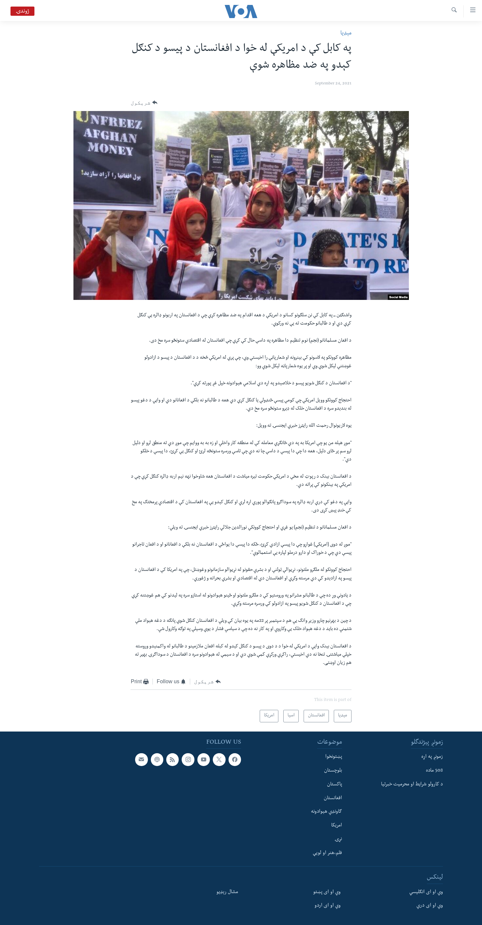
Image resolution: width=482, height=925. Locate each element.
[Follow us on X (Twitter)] (219, 759)
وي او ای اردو (327, 906)
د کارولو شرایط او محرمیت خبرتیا (412, 785)
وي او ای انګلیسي (426, 892)
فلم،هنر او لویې (327, 853)
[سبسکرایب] (141, 759)
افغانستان (333, 798)
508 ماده (434, 771)
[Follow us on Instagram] (188, 759)
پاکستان (334, 785)
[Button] (144, 103)
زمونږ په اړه (432, 757)
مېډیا (345, 33)
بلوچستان (333, 771)
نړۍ (338, 840)
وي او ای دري (429, 906)
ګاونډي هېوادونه (326, 812)
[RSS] (172, 759)
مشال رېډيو (227, 892)
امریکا (336, 826)
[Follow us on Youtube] (203, 759)
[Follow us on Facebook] (235, 759)
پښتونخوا (333, 757)
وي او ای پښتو (327, 892)
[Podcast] (157, 759)
